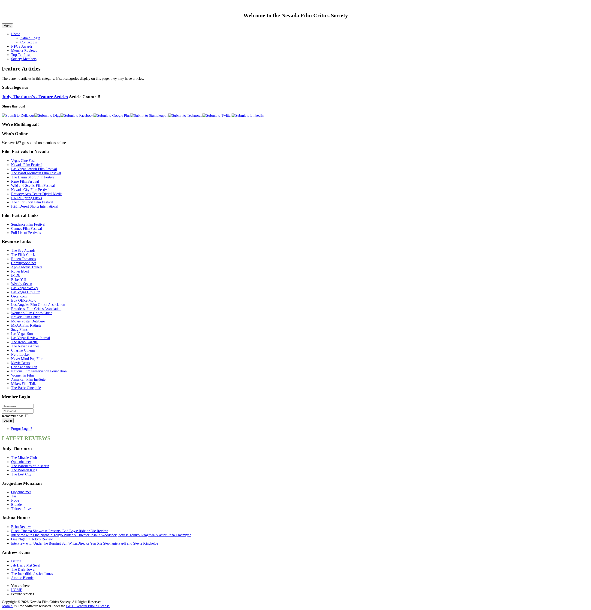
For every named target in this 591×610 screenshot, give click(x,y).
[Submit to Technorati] (185, 115)
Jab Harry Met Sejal (25, 565)
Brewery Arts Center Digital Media (36, 194)
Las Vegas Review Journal (30, 338)
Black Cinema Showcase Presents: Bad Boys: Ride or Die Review (59, 531)
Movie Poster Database (28, 321)
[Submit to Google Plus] (111, 115)
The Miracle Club (24, 458)
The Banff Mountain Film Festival (36, 173)
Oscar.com (19, 296)
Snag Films (19, 329)
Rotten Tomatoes (23, 259)
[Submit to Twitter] (217, 115)
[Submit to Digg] (47, 115)
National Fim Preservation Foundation (39, 371)
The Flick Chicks (23, 255)
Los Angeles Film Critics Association (38, 305)
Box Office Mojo (23, 300)
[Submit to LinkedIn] (248, 115)
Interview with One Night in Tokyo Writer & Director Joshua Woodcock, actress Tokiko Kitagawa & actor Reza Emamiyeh (101, 535)
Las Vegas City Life (25, 292)
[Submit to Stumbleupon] (149, 115)
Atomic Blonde (22, 578)
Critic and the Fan (24, 367)
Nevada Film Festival (26, 165)
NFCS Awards (22, 46)
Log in (8, 420)
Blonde (16, 504)
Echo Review (21, 527)
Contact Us (28, 42)
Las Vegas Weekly (24, 288)
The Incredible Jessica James (32, 574)
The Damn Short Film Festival (33, 177)
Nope (15, 500)
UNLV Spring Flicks (26, 198)
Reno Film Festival (25, 181)
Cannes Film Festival (26, 228)
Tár (13, 496)
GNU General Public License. (88, 606)
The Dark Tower (23, 569)
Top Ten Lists (21, 55)
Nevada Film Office (25, 317)
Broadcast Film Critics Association (36, 309)
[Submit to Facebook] (76, 115)
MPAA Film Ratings (26, 325)
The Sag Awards (23, 250)
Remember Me (13, 416)
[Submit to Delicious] (18, 115)
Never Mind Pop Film (27, 359)
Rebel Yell (18, 280)
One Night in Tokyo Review (32, 539)
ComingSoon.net (23, 263)
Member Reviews (24, 50)
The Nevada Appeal (25, 346)
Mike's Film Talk (23, 384)
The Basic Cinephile (26, 388)
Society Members (23, 59)
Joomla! (7, 606)
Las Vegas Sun (22, 334)
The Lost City (21, 474)
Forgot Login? (21, 429)
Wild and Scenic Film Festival (33, 185)
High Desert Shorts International (34, 206)
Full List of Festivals (26, 233)
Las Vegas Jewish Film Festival (34, 169)
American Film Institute (28, 379)
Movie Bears (20, 363)
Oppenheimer (21, 462)
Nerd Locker (20, 354)
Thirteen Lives (21, 509)
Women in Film (22, 375)
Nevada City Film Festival (30, 190)
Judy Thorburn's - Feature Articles (35, 96)
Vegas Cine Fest (23, 160)
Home (15, 34)
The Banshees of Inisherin (30, 466)
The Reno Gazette (24, 342)
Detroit (16, 561)
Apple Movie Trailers (26, 267)
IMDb (15, 275)
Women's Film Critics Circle (31, 313)
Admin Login (30, 38)
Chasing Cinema (23, 350)
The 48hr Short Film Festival (32, 202)
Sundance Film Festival (28, 224)
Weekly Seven (21, 284)
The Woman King (24, 470)
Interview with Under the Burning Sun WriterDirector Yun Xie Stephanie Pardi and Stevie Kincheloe (84, 543)
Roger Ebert (20, 271)
